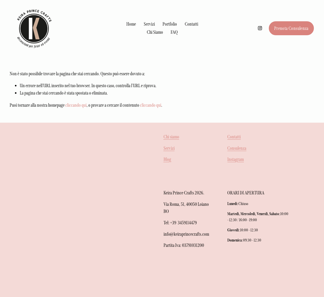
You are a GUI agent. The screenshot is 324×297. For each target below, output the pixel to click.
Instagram (235, 159)
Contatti (191, 24)
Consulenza (236, 148)
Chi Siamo (155, 32)
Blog (167, 159)
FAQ (174, 32)
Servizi (149, 24)
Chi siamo (171, 137)
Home (131, 24)
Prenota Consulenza (291, 28)
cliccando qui (76, 105)
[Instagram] (259, 28)
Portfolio (170, 24)
